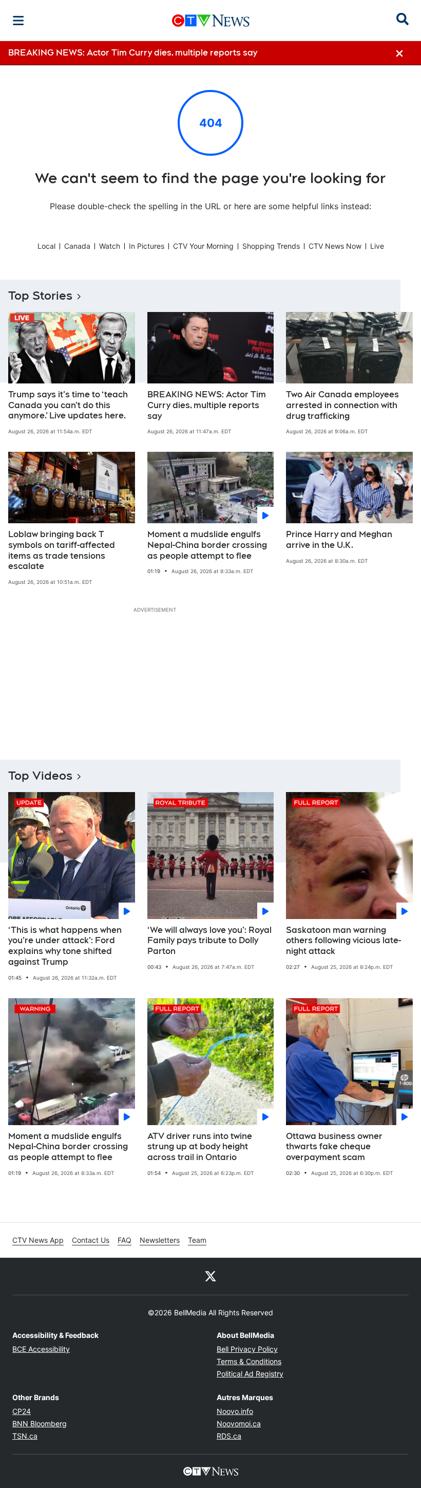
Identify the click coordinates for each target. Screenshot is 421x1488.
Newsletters (160, 1240)
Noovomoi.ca (239, 1423)
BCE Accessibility (41, 1349)
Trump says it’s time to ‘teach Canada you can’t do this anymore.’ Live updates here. (68, 405)
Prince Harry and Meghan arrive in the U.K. (339, 539)
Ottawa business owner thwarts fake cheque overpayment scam (334, 1147)
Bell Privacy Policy (247, 1349)
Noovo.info (235, 1411)
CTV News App (38, 1240)
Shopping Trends (271, 246)
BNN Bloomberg (39, 1423)
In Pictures (146, 246)
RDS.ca (229, 1435)
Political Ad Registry (250, 1373)
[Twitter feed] (210, 1276)
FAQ (124, 1240)
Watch (109, 246)
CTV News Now (335, 246)
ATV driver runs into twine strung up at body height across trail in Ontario (199, 1147)
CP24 (21, 1411)
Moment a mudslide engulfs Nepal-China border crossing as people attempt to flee (207, 545)
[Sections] (18, 20)
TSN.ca (24, 1435)
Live (377, 246)
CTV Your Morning (203, 246)
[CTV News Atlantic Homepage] (211, 20)
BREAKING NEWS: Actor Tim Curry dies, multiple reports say (206, 405)
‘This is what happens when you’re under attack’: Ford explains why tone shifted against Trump (65, 946)
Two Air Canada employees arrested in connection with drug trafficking (342, 405)
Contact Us (90, 1240)
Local (46, 246)
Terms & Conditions (249, 1361)
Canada (77, 246)
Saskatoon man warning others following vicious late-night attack (343, 941)
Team (197, 1240)
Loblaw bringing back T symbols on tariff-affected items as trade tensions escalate (61, 550)
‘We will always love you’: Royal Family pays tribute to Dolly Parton (209, 941)
